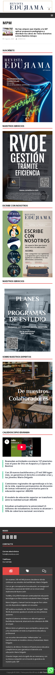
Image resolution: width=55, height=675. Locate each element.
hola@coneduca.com (11, 554)
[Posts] (11, 571)
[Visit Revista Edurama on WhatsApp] (4, 538)
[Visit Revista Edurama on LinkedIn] (7, 538)
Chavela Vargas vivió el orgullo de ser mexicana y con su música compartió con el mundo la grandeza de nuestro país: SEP (26, 659)
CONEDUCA (21, 39)
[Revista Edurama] (27, 11)
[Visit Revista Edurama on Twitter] (11, 538)
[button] (51, 15)
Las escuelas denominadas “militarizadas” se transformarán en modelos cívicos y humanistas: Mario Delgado (27, 640)
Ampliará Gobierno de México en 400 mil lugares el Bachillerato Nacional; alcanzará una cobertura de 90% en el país (27, 621)
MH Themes (44, 672)
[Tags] (27, 571)
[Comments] (44, 571)
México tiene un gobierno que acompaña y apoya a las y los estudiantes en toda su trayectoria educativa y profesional (27, 631)
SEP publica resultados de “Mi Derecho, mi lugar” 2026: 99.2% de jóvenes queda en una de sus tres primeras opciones (27, 612)
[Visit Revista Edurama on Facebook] (15, 538)
